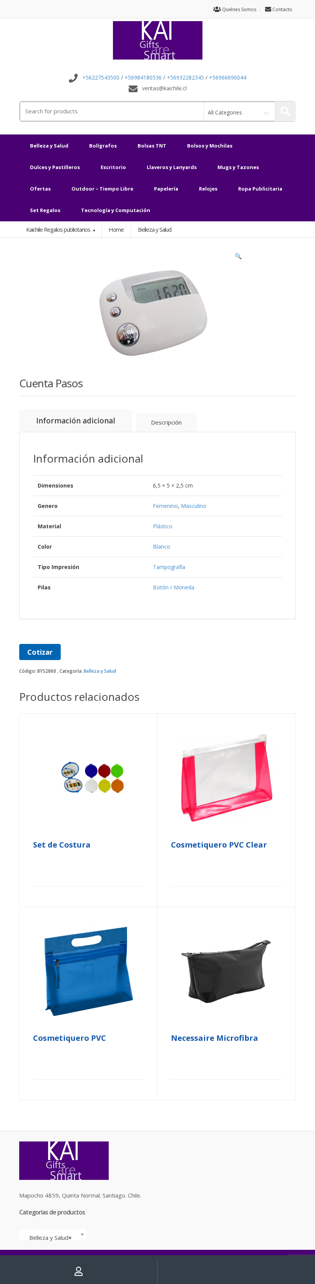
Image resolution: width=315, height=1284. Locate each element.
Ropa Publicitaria (260, 188)
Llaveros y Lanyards (172, 167)
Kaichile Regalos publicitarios (58, 229)
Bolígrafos (103, 145)
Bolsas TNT (152, 145)
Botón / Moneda (173, 587)
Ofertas (40, 188)
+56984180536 (143, 77)
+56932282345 (185, 77)
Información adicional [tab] (75, 421)
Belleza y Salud (49, 145)
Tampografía (169, 567)
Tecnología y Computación (115, 210)
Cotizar (40, 652)
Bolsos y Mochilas (209, 145)
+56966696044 (227, 77)
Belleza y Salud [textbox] (50, 1237)
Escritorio (113, 167)
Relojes (208, 188)
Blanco (161, 546)
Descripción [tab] (166, 422)
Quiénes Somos (238, 9)
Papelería (166, 188)
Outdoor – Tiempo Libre (102, 188)
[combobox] (52, 1234)
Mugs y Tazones (238, 167)
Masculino (193, 505)
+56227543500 (100, 77)
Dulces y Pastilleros (55, 167)
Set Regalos (45, 210)
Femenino (165, 505)
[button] (238, 258)
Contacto (281, 9)
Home (116, 229)
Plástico (162, 526)
